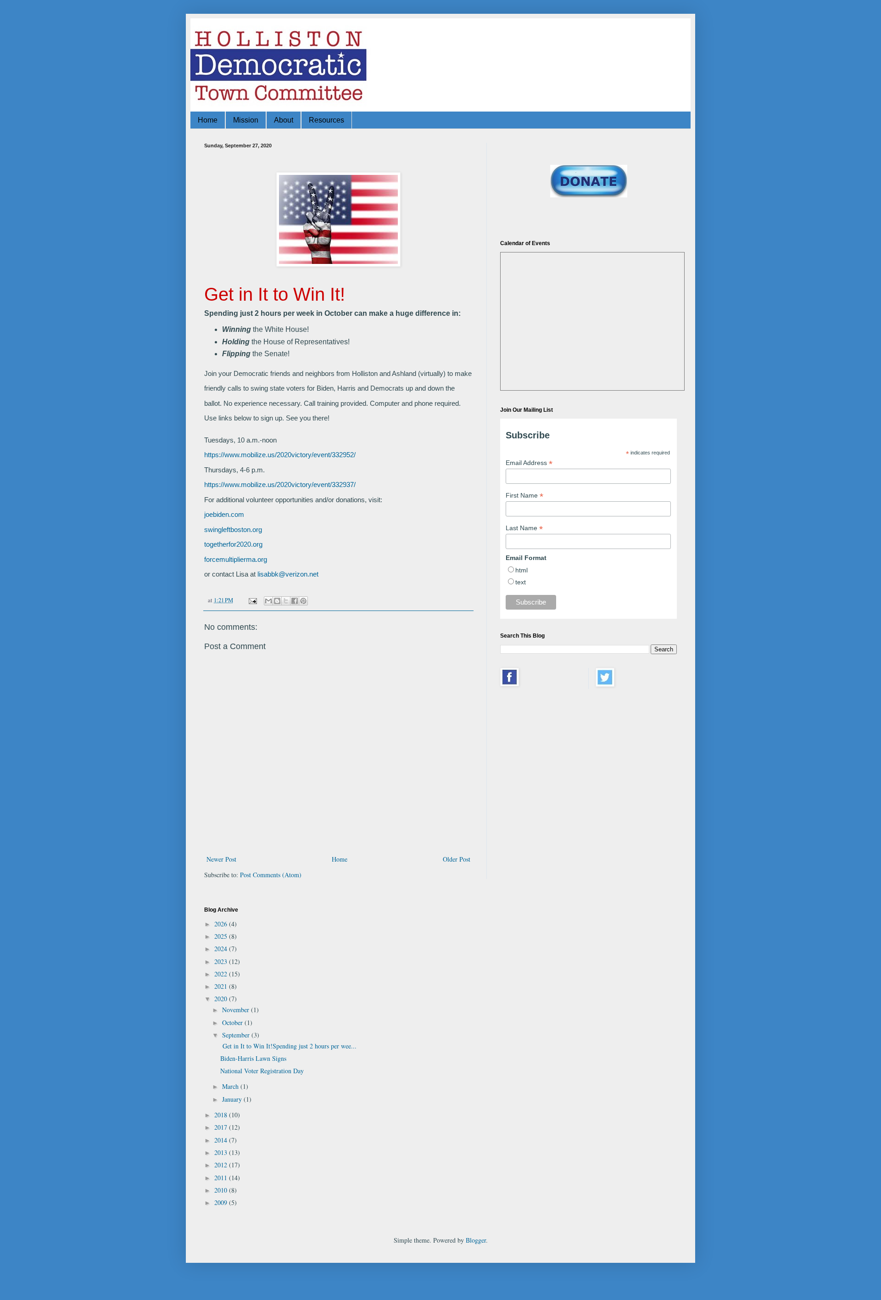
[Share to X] (285, 600)
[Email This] (268, 600)
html (521, 570)
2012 (221, 1164)
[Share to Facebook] (294, 600)
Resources (326, 120)
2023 (221, 961)
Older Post (456, 859)
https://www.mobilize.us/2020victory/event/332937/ (280, 484)
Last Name (524, 528)
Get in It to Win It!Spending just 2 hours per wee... (288, 1046)
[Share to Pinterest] (303, 600)
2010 (221, 1190)
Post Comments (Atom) (270, 874)
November (236, 1009)
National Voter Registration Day (262, 1070)
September (236, 1035)
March (231, 1086)
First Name (524, 495)
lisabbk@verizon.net (287, 574)
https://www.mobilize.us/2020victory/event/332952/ (280, 455)
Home (207, 120)
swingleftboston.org (233, 529)
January (233, 1099)
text (520, 582)
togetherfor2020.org (233, 544)
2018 (221, 1114)
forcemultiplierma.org (235, 559)
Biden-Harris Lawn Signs (253, 1058)
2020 (221, 998)
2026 (221, 923)
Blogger (476, 1240)
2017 (221, 1127)
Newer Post (221, 859)
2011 (221, 1177)
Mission (245, 120)
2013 (221, 1152)
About (283, 120)
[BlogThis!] (277, 600)
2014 (221, 1140)
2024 (221, 948)
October (233, 1022)
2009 (221, 1202)
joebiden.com (224, 514)
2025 (221, 936)
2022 (221, 973)
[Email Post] (252, 600)
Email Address (529, 463)
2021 (221, 986)
